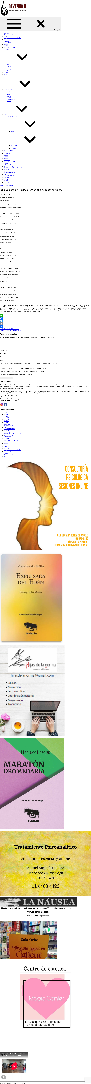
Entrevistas (7, 153)
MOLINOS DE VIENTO (11, 47)
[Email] (45, 323)
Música (16, 147)
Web (1, 360)
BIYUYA (6, 174)
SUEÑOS (6, 181)
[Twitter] (45, 321)
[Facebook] (45, 318)
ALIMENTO (7, 417)
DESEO (6, 416)
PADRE (6, 44)
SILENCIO (7, 39)
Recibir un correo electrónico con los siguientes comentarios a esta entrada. (23, 371)
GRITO (6, 36)
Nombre (3, 353)
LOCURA (7, 46)
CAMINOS (7, 49)
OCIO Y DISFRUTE (10, 166)
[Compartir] (45, 326)
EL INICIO (7, 413)
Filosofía (6, 74)
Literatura (6, 63)
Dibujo (9, 97)
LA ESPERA (7, 42)
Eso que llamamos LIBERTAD (12, 38)
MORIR (6, 414)
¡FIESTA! (6, 41)
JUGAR (6, 179)
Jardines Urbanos (8, 150)
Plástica (9, 96)
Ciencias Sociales (12, 130)
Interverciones (11, 99)
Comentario (4, 350)
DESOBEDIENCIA (9, 173)
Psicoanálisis (7, 76)
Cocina (6, 152)
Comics (9, 101)
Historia (13, 131)
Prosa (8, 68)
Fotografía (10, 93)
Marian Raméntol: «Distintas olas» (9, 329)
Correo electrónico (5, 357)
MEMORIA (7, 171)
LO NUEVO (7, 169)
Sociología (14, 145)
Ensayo (9, 64)
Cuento (9, 69)
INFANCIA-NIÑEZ (9, 34)
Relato (9, 71)
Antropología (14, 148)
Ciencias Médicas (12, 116)
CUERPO (6, 182)
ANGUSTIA (7, 164)
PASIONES (7, 177)
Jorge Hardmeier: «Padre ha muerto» (10, 330)
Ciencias (6, 114)
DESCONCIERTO (9, 176)
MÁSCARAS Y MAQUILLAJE (13, 168)
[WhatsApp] (45, 315)
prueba (11, 185)
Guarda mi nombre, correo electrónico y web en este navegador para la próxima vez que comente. (29, 363)
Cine (8, 91)
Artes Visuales (8, 89)
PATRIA (6, 33)
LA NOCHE (7, 451)
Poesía (9, 66)
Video (8, 94)
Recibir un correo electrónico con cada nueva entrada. (17, 374)
